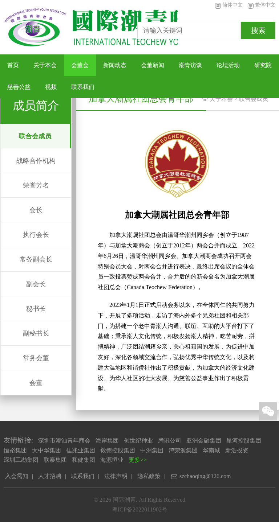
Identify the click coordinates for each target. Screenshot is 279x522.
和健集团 (83, 460)
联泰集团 (55, 460)
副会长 (36, 284)
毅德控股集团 (117, 450)
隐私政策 (149, 476)
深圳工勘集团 (21, 460)
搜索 (258, 30)
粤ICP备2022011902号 (139, 509)
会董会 (80, 65)
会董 (36, 382)
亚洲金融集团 (203, 440)
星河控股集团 (243, 440)
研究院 (263, 65)
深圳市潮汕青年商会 (64, 440)
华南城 (211, 450)
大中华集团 (46, 450)
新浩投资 (236, 450)
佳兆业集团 (80, 450)
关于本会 (45, 65)
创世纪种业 (138, 440)
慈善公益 (19, 87)
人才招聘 (49, 476)
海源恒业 (112, 460)
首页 (13, 65)
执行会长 (36, 234)
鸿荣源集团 (183, 450)
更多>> (138, 460)
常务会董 (36, 358)
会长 (36, 210)
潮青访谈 (190, 65)
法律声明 (116, 476)
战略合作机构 (36, 160)
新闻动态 (114, 65)
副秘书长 (36, 333)
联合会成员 (253, 99)
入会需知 (16, 476)
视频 (51, 87)
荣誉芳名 (36, 185)
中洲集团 (151, 450)
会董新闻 (152, 65)
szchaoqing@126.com (200, 477)
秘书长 (36, 308)
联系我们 (82, 87)
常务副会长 (36, 259)
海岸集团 (107, 440)
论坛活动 (228, 65)
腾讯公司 (169, 440)
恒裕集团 (15, 450)
